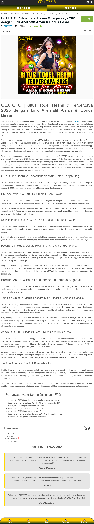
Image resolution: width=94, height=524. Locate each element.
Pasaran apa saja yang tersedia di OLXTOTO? (26, 408)
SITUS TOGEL (14, 14)
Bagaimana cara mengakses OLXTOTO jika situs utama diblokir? (34, 403)
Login (28, 522)
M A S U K (70, 8)
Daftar (47, 522)
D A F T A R (23, 8)
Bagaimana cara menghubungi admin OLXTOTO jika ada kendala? (35, 414)
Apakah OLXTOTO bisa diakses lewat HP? (25, 411)
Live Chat (84, 522)
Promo (10, 522)
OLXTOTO (4, 14)
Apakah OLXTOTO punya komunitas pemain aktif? (28, 416)
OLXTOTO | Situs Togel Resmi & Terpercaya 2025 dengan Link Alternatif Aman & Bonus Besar (51, 14)
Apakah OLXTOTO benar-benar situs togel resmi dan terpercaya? (34, 400)
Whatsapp (65, 522)
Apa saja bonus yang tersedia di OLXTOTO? (26, 405)
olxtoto (13, 441)
